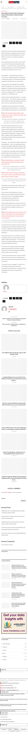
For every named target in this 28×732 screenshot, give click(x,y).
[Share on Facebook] (13, 43)
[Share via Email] (4, 46)
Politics (15, 659)
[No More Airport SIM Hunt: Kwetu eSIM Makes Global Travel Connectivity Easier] (14, 392)
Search (3, 498)
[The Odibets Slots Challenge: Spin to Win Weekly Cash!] (14, 342)
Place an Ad (23, 729)
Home (2, 7)
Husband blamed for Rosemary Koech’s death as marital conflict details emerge (18, 585)
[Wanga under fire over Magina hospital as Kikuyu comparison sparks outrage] (5, 567)
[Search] (26, 2)
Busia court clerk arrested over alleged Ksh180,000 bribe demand (18, 605)
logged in (10, 492)
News (15, 653)
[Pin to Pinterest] (20, 43)
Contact (10, 729)
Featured (15, 647)
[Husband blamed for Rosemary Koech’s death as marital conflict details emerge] (5, 585)
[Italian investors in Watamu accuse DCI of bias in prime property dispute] (5, 576)
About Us (4, 729)
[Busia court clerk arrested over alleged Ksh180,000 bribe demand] (5, 605)
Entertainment (10, 7)
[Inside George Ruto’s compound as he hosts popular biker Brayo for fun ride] (14, 441)
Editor (8, 18)
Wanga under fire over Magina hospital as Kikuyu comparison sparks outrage (19, 567)
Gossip (15, 650)
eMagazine (16, 729)
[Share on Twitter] (17, 43)
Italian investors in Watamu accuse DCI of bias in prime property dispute (18, 575)
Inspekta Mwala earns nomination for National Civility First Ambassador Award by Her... (14, 378)
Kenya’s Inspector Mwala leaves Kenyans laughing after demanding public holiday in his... (14, 478)
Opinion (15, 656)
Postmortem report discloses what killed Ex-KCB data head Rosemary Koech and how (18, 595)
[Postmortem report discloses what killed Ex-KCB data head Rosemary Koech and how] (5, 595)
